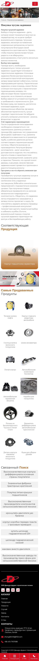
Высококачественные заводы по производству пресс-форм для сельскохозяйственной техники (19, 558)
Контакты (34, 657)
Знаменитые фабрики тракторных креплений (19, 484)
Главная (3, 20)
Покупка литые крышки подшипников (19, 493)
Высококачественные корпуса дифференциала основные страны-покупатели (20, 474)
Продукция (14, 657)
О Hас (24, 657)
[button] (34, 250)
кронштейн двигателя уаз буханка (19, 514)
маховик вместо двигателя (16, 549)
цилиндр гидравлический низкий (19, 541)
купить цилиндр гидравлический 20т (19, 532)
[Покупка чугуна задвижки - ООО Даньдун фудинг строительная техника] (7, 4)
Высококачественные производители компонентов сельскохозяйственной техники (19, 504)
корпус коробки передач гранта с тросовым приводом (19, 523)
